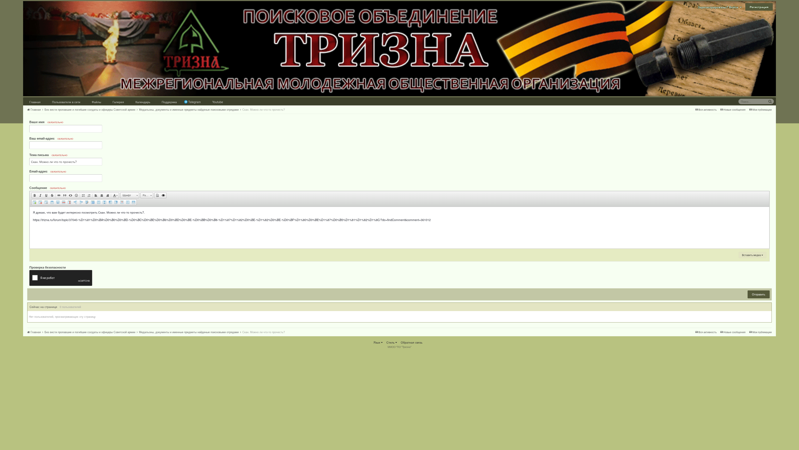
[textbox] (399, 228)
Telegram (194, 102)
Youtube (217, 102)
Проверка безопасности (47, 267)
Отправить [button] (758, 294)
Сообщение (47, 187)
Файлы (96, 102)
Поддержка (169, 102)
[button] (34, 195)
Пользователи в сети (66, 102)
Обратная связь (411, 342)
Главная (35, 102)
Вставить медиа (752, 255)
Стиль (390, 342)
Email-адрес (47, 171)
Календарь (142, 102)
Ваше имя (46, 122)
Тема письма (48, 154)
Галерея (118, 102)
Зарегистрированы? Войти (719, 7)
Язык (377, 342)
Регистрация (759, 7)
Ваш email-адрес (51, 138)
